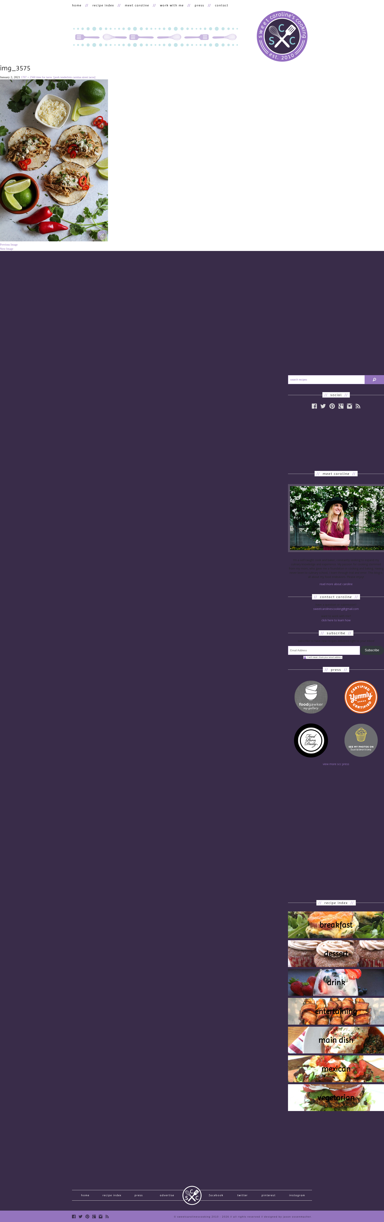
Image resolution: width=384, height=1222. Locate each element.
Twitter (242, 1195)
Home (85, 1195)
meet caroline (137, 5)
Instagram (297, 1195)
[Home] (282, 37)
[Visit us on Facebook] (74, 1216)
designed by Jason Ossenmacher (287, 1216)
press (199, 5)
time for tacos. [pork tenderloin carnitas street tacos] (65, 77)
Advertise (167, 1195)
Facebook (216, 1195)
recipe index (103, 5)
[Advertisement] (336, 440)
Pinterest (269, 1195)
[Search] (374, 379)
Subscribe (372, 650)
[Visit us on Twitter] (80, 1216)
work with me (172, 5)
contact (221, 5)
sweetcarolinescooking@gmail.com (336, 609)
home (77, 5)
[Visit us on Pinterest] (332, 406)
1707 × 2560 (28, 77)
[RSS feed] (358, 406)
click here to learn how (336, 620)
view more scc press (336, 764)
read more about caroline (336, 584)
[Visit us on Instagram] (349, 406)
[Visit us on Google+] (340, 406)
